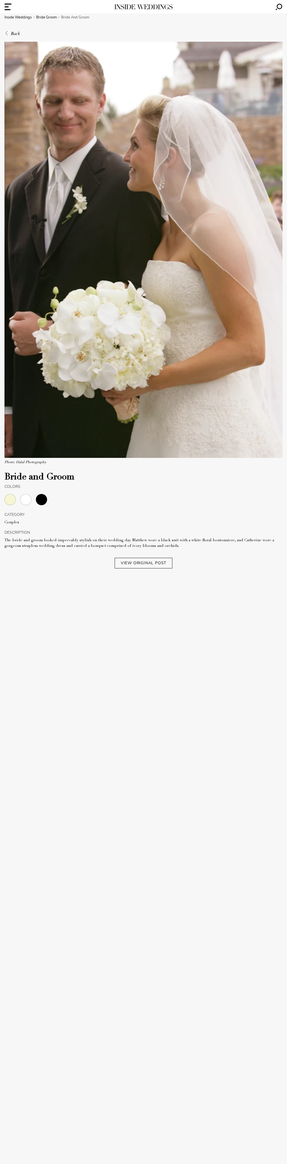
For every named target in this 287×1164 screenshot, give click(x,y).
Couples (11, 522)
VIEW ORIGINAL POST (143, 563)
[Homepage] (143, 7)
